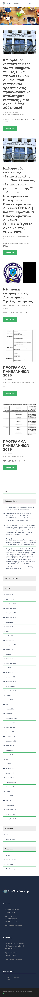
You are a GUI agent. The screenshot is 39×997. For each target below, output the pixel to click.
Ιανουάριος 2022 (11, 723)
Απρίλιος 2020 (10, 768)
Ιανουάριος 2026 (11, 604)
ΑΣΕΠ (8, 980)
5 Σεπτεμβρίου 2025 (10, 112)
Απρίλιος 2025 (10, 636)
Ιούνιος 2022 (9, 700)
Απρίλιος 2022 (10, 709)
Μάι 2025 (8, 631)
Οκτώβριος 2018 (10, 814)
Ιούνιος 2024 (10, 649)
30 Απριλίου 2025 (9, 306)
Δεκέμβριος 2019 (10, 773)
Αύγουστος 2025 (11, 617)
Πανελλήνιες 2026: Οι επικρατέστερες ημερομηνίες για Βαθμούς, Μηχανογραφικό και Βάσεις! (20, 508)
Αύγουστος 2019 (10, 787)
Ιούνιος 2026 (9, 595)
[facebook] (3, 993)
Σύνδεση (8, 855)
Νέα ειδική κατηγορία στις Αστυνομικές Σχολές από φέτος (18, 295)
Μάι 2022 (8, 704)
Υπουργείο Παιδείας (12, 977)
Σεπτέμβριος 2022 (11, 691)
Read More (10, 129)
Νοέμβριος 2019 (10, 778)
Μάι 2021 (8, 759)
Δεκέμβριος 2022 (11, 681)
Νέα (23, 115)
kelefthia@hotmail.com (13, 926)
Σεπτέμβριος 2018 (11, 819)
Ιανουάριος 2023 (11, 677)
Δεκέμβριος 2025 (11, 608)
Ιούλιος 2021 (9, 750)
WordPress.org (10, 869)
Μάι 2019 (8, 800)
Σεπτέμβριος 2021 (11, 741)
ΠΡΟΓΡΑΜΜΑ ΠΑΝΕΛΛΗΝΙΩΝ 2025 (16, 371)
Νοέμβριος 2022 (10, 686)
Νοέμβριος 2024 (10, 640)
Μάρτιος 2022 (10, 714)
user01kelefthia (13, 115)
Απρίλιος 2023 (10, 672)
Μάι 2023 (8, 668)
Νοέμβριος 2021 (10, 732)
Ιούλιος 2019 (9, 791)
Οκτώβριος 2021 (10, 736)
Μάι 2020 (8, 764)
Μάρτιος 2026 (10, 599)
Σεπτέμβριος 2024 (11, 645)
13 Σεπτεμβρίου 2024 (10, 380)
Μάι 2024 (9, 654)
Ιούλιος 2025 (9, 622)
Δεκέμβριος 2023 (11, 663)
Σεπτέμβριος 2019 (11, 782)
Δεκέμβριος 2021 (10, 727)
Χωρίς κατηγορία (28, 382)
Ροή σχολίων (9, 864)
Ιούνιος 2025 (9, 627)
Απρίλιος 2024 (10, 659)
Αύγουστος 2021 (10, 746)
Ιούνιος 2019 (9, 796)
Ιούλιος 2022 (9, 695)
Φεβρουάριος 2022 (11, 718)
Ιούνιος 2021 (9, 755)
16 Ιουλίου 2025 (8, 236)
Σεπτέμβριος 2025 (11, 613)
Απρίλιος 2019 (10, 805)
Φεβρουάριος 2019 (11, 810)
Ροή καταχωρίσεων (11, 860)
